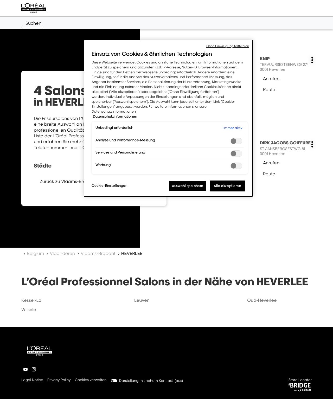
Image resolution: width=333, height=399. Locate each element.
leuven (142, 300)
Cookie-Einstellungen (109, 186)
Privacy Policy (59, 380)
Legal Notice (32, 380)
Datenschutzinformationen (115, 116)
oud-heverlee (262, 300)
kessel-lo (31, 300)
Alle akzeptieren (227, 186)
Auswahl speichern (187, 186)
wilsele (28, 309)
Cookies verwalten (91, 380)
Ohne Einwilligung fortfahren (227, 46)
